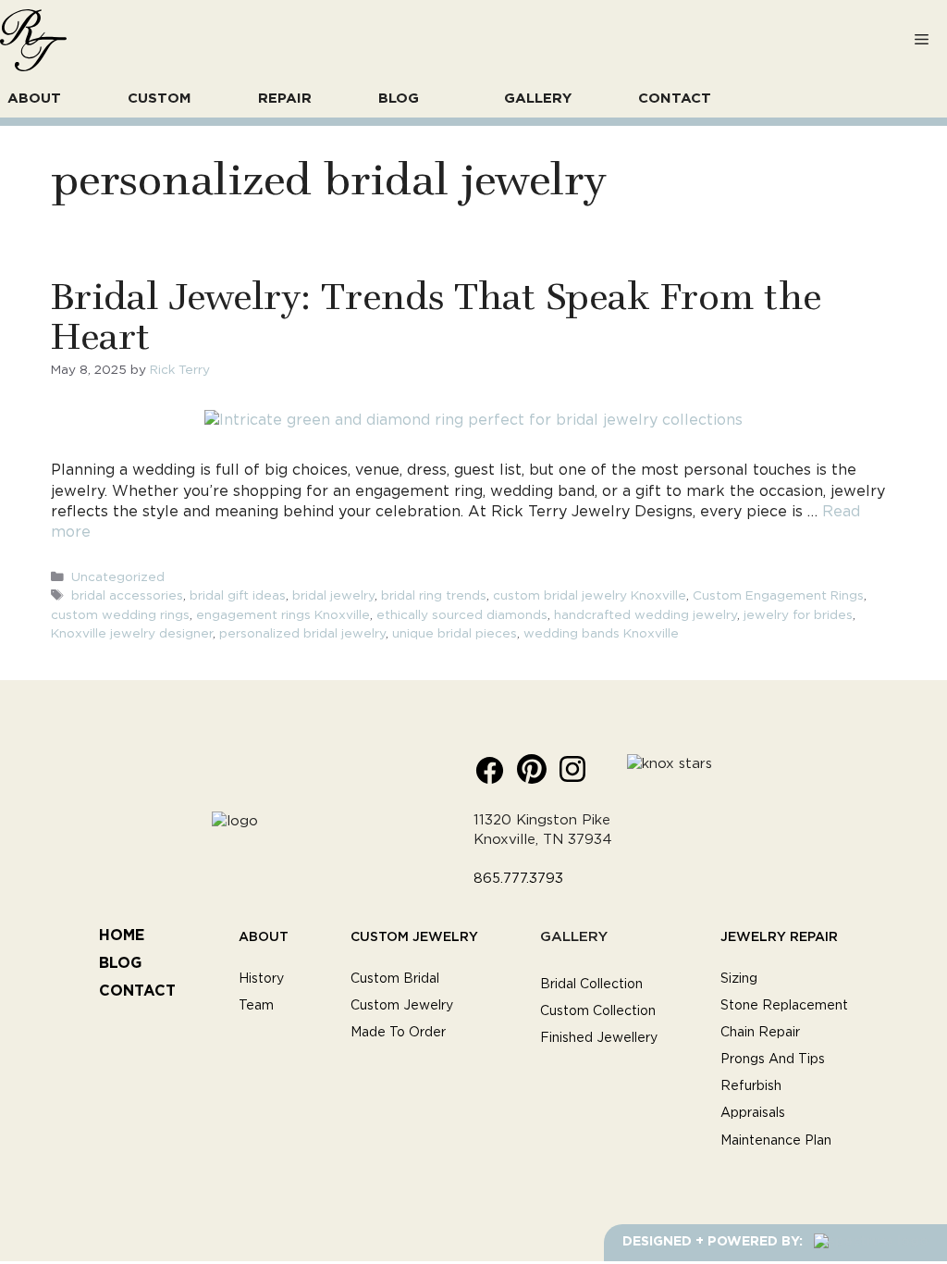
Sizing (738, 979)
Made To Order (398, 1032)
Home (121, 935)
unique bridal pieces (454, 633)
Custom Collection (598, 1011)
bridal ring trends (433, 595)
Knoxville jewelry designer (132, 633)
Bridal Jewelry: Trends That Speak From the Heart (436, 314)
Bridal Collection (591, 984)
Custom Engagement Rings (778, 595)
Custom (159, 98)
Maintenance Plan (775, 1140)
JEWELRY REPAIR (779, 936)
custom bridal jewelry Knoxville (589, 595)
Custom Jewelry (414, 936)
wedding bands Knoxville (601, 633)
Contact (674, 98)
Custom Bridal (395, 979)
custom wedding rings (120, 615)
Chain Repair (760, 1032)
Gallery (538, 98)
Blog (398, 98)
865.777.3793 (518, 879)
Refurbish (750, 1086)
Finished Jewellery (599, 1038)
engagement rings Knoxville (283, 615)
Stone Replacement (784, 1005)
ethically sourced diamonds (461, 615)
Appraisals (752, 1113)
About (34, 98)
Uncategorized (118, 577)
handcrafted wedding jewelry (645, 615)
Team (256, 1005)
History (261, 979)
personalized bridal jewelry (302, 633)
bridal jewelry (333, 595)
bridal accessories (127, 595)
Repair (285, 98)
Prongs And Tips (772, 1059)
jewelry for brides (798, 615)
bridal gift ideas (238, 595)
